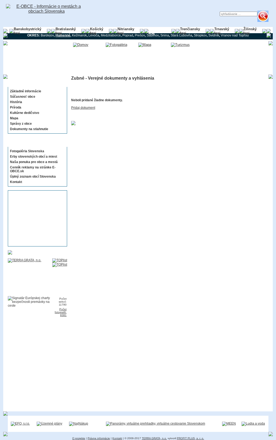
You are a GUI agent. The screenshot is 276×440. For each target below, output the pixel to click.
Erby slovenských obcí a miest (33, 156)
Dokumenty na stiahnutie (29, 129)
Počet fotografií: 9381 (61, 312)
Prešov (140, 35)
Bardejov (47, 35)
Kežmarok (79, 35)
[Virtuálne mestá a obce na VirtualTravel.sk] (155, 423)
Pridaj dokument (83, 108)
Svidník (213, 35)
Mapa (14, 118)
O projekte (78, 438)
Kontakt (16, 182)
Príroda (15, 107)
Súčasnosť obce (22, 97)
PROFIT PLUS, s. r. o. (190, 438)
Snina (164, 35)
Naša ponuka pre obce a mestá (34, 162)
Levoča (93, 35)
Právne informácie (99, 438)
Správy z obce (21, 124)
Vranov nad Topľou (235, 35)
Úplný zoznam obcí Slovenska (33, 176)
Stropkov (200, 35)
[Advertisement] (36, 218)
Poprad (127, 35)
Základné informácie (25, 91)
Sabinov (153, 35)
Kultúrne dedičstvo (24, 113)
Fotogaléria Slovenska (27, 151)
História (16, 102)
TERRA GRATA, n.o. (154, 438)
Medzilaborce (111, 35)
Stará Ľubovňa (181, 35)
